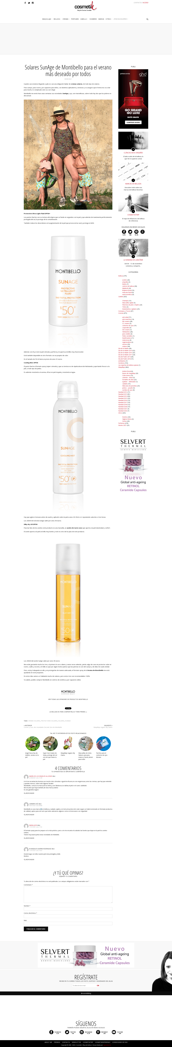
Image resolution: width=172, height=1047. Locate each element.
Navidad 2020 (122, 407)
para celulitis (126, 334)
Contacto (137, 3)
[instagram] (32, 2)
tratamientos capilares (129, 309)
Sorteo (124, 421)
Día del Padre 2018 (124, 359)
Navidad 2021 (122, 409)
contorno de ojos (128, 325)
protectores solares (49, 721)
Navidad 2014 (122, 396)
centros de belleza (128, 286)
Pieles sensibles (127, 336)
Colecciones (126, 375)
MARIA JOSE (33, 825)
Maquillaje (46, 19)
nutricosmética (127, 294)
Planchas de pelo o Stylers (130, 305)
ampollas (125, 282)
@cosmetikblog (86, 993)
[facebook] (25, 2)
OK (98, 985)
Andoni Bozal (126, 371)
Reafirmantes (126, 338)
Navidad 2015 (122, 398)
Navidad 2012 (122, 392)
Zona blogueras (120, 19)
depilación (125, 288)
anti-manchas (126, 319)
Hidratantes (126, 332)
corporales (125, 328)
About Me (48, 1042)
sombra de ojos (127, 390)
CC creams (125, 323)
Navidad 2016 (122, 400)
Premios (57, 1042)
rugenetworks (107, 1045)
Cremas (65, 19)
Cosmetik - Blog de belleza (83, 1045)
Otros (108, 19)
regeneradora (126, 342)
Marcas (101, 19)
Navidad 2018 (122, 404)
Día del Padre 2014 (124, 357)
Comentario (28, 885)
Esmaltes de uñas (128, 380)
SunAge (68, 721)
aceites (124, 280)
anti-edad (125, 317)
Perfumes (121, 423)
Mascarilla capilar (127, 303)
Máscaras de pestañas (129, 386)
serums (124, 344)
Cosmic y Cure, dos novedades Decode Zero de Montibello (43, 727)
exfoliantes (121, 361)
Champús (125, 301)
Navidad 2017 (122, 402)
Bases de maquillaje (128, 373)
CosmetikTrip (88, 1042)
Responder (30, 793)
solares (61, 721)
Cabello (120, 296)
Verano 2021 (122, 425)
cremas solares (34, 721)
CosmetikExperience (102, 1042)
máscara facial (127, 292)
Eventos (125, 417)
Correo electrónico (30, 913)
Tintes (124, 307)
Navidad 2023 (122, 411)
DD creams (126, 330)
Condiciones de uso (120, 1042)
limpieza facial (126, 290)
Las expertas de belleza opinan (128, 365)
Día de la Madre (123, 348)
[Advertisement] (86, 39)
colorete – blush (127, 377)
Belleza (57, 19)
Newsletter (76, 1042)
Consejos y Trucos (124, 311)
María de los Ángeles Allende (40, 776)
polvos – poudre (127, 388)
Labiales (125, 384)
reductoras (125, 340)
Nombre (27, 906)
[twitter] (29, 2)
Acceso (145, 3)
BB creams (125, 321)
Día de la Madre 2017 (125, 355)
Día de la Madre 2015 (125, 353)
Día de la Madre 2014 (125, 350)
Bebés (124, 284)
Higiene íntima (126, 419)
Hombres (121, 363)
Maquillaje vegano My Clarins (103, 727)
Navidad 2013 (122, 394)
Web (25, 920)
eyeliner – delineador (129, 382)
